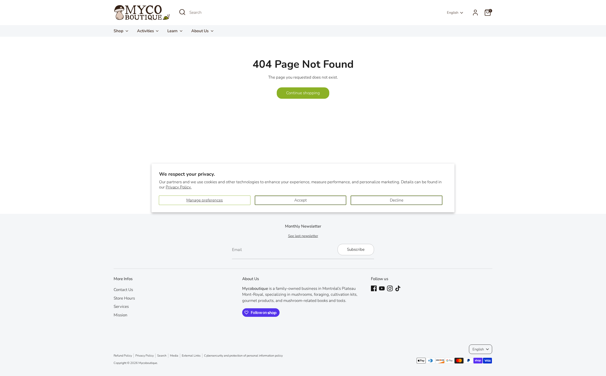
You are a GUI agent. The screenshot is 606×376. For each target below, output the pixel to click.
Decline (396, 200)
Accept (300, 200)
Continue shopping (303, 93)
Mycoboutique (147, 363)
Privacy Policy (144, 356)
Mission (120, 315)
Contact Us (123, 289)
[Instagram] (390, 288)
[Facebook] (374, 288)
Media (174, 356)
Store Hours (124, 298)
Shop (119, 31)
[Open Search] (182, 12)
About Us (200, 31)
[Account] (475, 12)
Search (161, 356)
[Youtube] (382, 288)
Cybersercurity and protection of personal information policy (243, 356)
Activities (146, 31)
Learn (172, 31)
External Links (191, 356)
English (452, 12)
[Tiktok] (398, 288)
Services (121, 306)
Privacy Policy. (179, 187)
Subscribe (356, 249)
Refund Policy (123, 356)
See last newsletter (303, 235)
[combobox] (225, 12)
